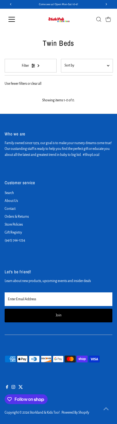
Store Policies (14, 224)
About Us (11, 201)
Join (58, 315)
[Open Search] (98, 19)
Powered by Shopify (75, 412)
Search (9, 193)
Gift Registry (13, 232)
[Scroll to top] (106, 409)
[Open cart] (108, 19)
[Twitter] (20, 387)
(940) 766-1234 (15, 240)
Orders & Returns (17, 217)
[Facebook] (7, 387)
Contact (10, 209)
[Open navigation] (17, 19)
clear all (36, 84)
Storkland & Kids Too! (45, 412)
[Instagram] (13, 387)
